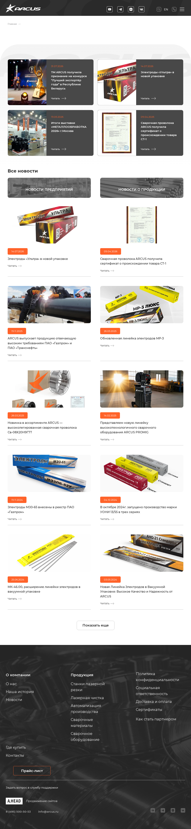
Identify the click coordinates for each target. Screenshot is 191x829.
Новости (14, 699)
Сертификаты (149, 709)
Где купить (16, 747)
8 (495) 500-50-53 (174, 9)
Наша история (20, 691)
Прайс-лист (32, 771)
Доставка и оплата (154, 701)
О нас (11, 684)
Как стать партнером (156, 719)
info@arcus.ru (48, 811)
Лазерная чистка (87, 698)
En (166, 9)
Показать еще (95, 625)
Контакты (15, 755)
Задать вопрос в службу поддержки (32, 787)
